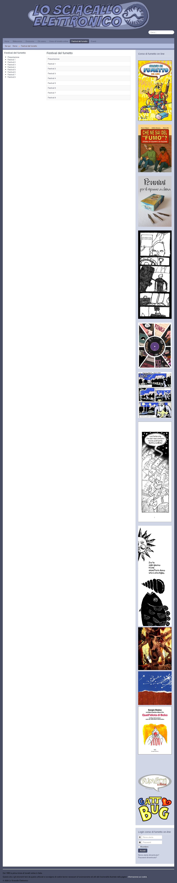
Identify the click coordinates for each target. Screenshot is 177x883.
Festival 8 (11, 77)
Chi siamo (42, 41)
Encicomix (30, 41)
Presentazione (13, 57)
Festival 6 (11, 72)
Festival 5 (11, 69)
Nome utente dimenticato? (148, 855)
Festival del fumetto (79, 41)
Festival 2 (11, 62)
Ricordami (144, 846)
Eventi (93, 41)
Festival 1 (11, 59)
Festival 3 (11, 64)
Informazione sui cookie (137, 876)
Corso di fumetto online (58, 41)
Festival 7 (11, 74)
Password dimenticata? (147, 857)
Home (6, 41)
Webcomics (17, 41)
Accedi (142, 850)
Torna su (170, 880)
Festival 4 (11, 67)
